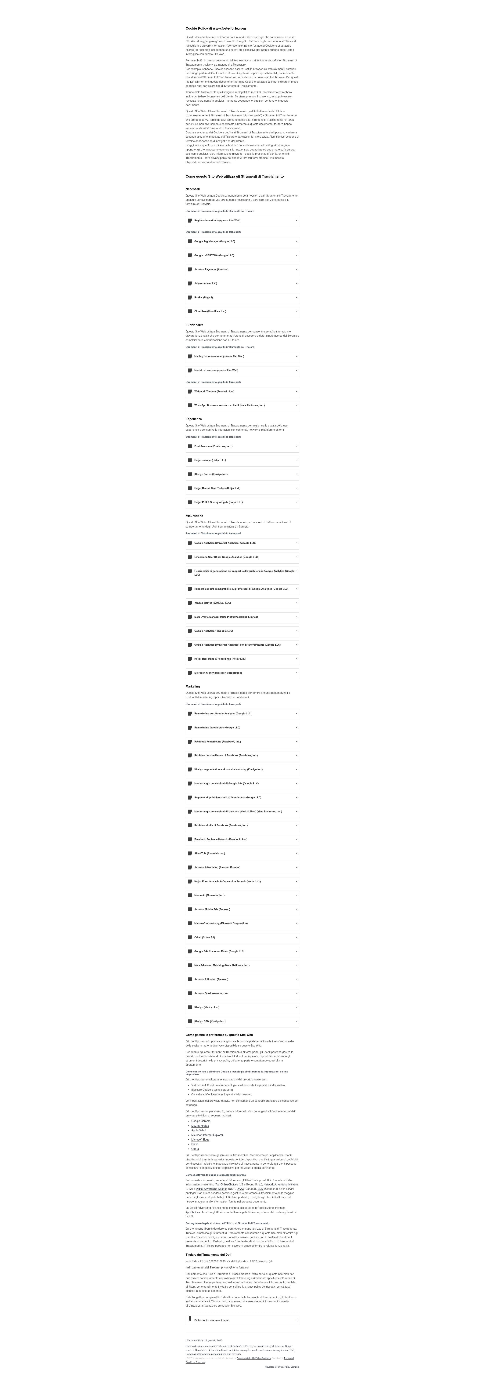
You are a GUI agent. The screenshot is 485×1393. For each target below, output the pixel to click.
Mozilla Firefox (200, 1125)
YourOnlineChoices (226, 1184)
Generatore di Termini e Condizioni (214, 1350)
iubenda (238, 1350)
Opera (195, 1149)
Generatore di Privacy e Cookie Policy (251, 1346)
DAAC (240, 1189)
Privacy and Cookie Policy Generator (254, 1357)
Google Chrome (200, 1121)
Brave (194, 1144)
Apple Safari (198, 1130)
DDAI (260, 1189)
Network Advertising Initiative (281, 1184)
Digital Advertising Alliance (211, 1189)
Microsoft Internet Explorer (207, 1135)
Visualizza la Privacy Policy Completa (282, 1367)
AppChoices (193, 1212)
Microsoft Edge (200, 1139)
